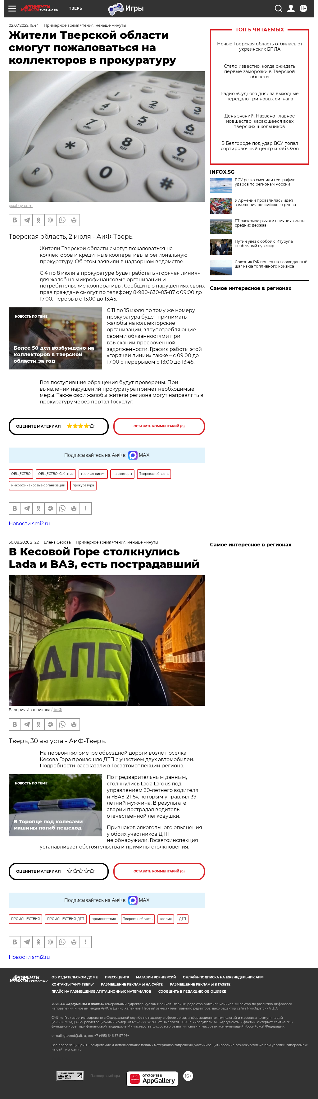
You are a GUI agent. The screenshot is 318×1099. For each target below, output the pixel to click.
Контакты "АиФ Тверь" (73, 984)
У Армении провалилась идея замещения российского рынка (265, 202)
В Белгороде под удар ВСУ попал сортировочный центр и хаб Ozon (260, 146)
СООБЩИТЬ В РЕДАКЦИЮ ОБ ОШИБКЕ (192, 992)
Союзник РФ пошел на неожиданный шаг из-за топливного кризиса (271, 264)
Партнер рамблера (105, 1076)
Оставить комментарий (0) (159, 426)
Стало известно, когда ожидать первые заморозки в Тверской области (259, 72)
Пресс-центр (117, 977)
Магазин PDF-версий (156, 977)
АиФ (57, 709)
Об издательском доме (75, 977)
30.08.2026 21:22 (24, 542)
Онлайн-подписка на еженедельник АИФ (223, 977)
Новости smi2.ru (29, 524)
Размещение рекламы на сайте (132, 984)
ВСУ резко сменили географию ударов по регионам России (265, 182)
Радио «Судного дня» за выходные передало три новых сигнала (259, 96)
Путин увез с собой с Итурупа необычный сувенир (264, 243)
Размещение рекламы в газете (200, 984)
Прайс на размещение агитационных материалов (101, 992)
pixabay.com (21, 205)
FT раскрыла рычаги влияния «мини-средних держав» (270, 223)
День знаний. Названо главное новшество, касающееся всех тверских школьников (260, 121)
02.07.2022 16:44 (24, 25)
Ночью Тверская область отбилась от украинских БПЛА (259, 46)
